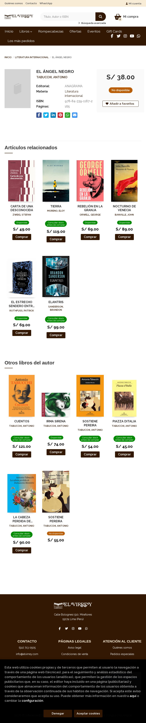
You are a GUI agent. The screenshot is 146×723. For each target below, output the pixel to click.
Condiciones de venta (74, 654)
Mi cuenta (135, 3)
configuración (32, 700)
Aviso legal (74, 647)
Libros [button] (24, 31)
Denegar (58, 713)
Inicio (8, 57)
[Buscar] (100, 16)
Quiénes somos (14, 3)
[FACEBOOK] (112, 36)
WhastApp (46, 3)
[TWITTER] (118, 36)
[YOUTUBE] (132, 36)
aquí (133, 696)
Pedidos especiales (122, 654)
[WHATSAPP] (138, 36)
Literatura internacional (32, 57)
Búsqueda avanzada (93, 23)
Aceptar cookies (88, 713)
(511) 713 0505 (27, 647)
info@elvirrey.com (27, 654)
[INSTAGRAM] (125, 36)
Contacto (31, 3)
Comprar (21, 237)
